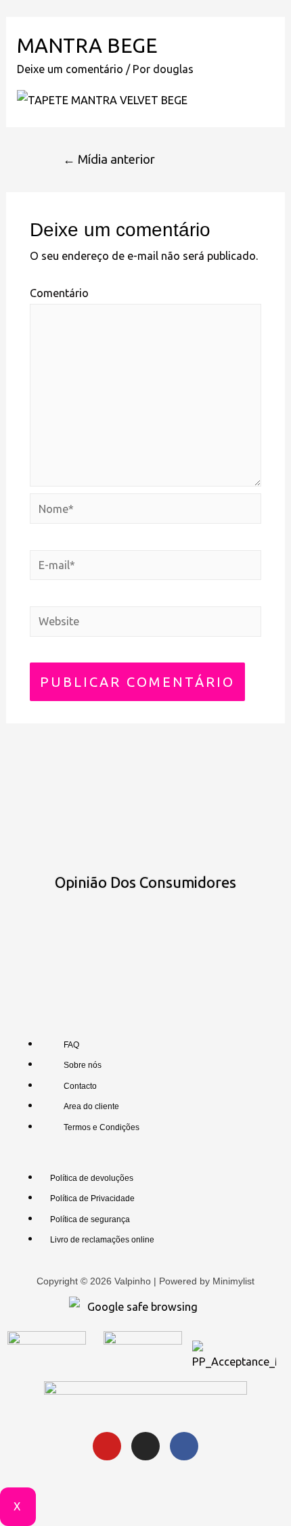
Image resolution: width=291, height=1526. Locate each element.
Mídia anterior (109, 159)
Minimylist (233, 1281)
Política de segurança (90, 1219)
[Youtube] (107, 1446)
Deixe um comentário (70, 69)
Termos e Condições (101, 1127)
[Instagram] (145, 1446)
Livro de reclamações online (102, 1239)
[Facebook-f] (184, 1446)
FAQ (71, 1045)
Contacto (80, 1086)
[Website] (145, 623)
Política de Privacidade (92, 1198)
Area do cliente (91, 1106)
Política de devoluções (91, 1178)
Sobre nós (83, 1065)
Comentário (59, 293)
